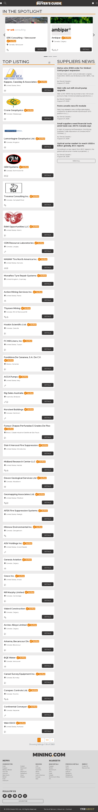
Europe (38, 777)
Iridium (68, 771)
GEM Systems (11, 167)
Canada (38, 768)
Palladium (23, 773)
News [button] (6, 760)
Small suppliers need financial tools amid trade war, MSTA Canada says (74, 124)
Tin (50, 779)
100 (47, 740)
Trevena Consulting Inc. (16, 196)
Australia (38, 770)
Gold (4, 766)
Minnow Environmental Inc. (18, 527)
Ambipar (56, 38)
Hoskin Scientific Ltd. (15, 324)
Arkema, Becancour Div (16, 641)
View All (76, 161)
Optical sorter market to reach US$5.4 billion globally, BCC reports (76, 144)
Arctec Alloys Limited (15, 625)
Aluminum (52, 770)
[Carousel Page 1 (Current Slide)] (46, 56)
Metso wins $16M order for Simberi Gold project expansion (74, 69)
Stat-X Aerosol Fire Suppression (21, 445)
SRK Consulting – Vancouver (21, 38)
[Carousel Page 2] (50, 56)
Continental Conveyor (15, 706)
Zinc (21, 770)
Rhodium (69, 773)
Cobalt (22, 766)
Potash (22, 777)
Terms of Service (50, 809)
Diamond (23, 768)
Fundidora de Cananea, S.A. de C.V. (22, 357)
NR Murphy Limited (14, 592)
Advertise (23, 801)
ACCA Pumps (11, 377)
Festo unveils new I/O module (71, 106)
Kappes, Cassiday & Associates (20, 82)
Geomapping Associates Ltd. (19, 494)
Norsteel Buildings (13, 409)
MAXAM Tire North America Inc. (20, 259)
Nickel (5, 777)
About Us (60, 809)
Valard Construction (14, 608)
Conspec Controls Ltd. (16, 690)
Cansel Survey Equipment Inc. (19, 674)
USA (37, 766)
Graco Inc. (9, 576)
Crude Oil (85, 766)
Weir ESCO (9, 723)
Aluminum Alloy (54, 777)
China (37, 773)
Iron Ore (5, 771)
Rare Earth (6, 775)
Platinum (23, 771)
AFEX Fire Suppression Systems (21, 510)
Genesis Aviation (12, 559)
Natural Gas (86, 768)
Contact (69, 809)
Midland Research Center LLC (19, 461)
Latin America (40, 775)
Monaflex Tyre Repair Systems (20, 275)
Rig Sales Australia (13, 393)
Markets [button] (54, 760)
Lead (50, 773)
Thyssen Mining (12, 308)
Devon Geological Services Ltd (20, 478)
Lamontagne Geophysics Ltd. (19, 138)
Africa (37, 771)
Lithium (5, 773)
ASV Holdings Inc (13, 543)
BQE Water (10, 657)
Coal (4, 779)
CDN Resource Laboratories (19, 243)
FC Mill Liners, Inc (13, 341)
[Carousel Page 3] (55, 56)
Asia (37, 779)
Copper (5, 768)
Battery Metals (7, 770)
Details (41, 49)
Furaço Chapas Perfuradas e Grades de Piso (27, 426)
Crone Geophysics (13, 110)
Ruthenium (69, 777)
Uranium (5, 780)
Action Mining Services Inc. (18, 292)
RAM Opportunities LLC (16, 226)
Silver (22, 775)
